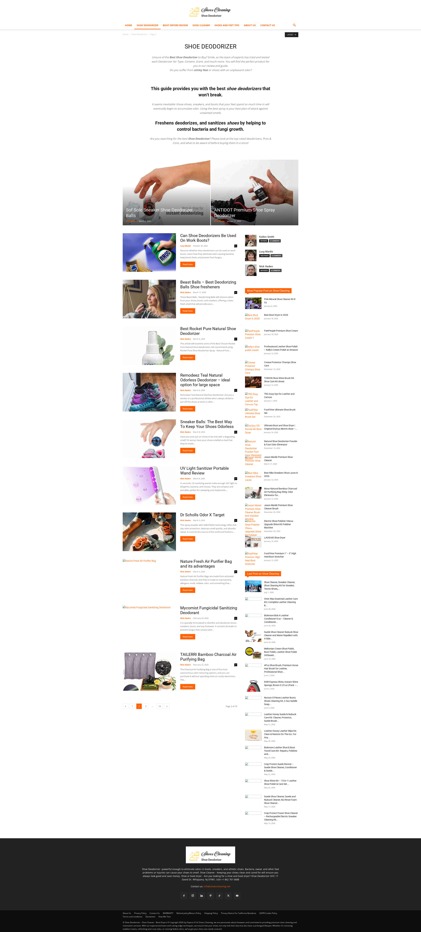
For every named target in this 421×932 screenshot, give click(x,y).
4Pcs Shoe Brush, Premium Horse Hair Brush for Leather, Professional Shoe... (281, 668)
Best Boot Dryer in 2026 (276, 315)
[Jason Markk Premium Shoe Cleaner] (253, 461)
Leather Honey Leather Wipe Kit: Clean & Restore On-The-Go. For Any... (280, 734)
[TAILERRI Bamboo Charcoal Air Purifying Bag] (149, 671)
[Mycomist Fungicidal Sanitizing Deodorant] (149, 625)
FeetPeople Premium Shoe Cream (281, 330)
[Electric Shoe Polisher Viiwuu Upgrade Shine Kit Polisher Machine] (253, 528)
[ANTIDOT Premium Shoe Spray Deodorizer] (254, 198)
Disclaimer (150, 916)
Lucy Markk (185, 246)
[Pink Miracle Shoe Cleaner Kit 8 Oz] (253, 303)
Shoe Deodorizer (147, 25)
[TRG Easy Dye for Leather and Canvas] (253, 399)
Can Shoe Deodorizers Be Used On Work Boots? (208, 238)
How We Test (165, 916)
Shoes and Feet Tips (226, 25)
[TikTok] (219, 896)
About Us (250, 25)
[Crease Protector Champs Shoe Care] (253, 367)
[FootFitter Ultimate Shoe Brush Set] (253, 414)
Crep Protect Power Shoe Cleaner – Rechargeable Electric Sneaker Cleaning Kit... (281, 816)
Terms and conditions (132, 916)
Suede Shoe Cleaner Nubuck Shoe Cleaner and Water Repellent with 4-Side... (281, 635)
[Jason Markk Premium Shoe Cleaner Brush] (253, 512)
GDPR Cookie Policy (268, 913)
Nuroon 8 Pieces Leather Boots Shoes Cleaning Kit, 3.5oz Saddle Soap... (280, 701)
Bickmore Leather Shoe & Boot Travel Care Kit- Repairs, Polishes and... (280, 750)
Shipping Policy (211, 913)
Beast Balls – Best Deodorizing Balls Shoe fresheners (208, 284)
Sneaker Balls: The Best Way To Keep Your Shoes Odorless (207, 424)
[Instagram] (192, 895)
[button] (294, 25)
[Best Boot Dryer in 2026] (253, 319)
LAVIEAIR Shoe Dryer (274, 537)
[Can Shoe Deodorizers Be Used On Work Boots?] (149, 252)
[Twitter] (228, 896)
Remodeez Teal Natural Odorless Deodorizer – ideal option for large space (205, 380)
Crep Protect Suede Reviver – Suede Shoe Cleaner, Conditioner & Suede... (280, 767)
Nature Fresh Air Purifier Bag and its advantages (206, 564)
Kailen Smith (266, 236)
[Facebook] (184, 896)
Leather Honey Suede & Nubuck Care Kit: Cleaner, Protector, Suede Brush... (280, 717)
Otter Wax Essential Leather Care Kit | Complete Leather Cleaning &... (281, 602)
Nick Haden (131, 221)
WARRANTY (168, 913)
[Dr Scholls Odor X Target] (149, 531)
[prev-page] (125, 706)
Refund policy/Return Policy (188, 913)
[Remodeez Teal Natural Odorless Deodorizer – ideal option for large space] (149, 392)
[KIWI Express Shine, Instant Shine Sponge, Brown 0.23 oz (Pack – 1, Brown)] (253, 686)
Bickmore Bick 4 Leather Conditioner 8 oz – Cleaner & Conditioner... (278, 618)
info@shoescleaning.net (217, 886)
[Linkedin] (201, 896)
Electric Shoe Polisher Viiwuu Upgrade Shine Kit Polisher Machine (278, 524)
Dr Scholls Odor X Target (202, 514)
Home (128, 25)
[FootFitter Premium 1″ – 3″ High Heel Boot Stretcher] (253, 559)
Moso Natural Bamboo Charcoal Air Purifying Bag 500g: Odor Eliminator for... (280, 492)
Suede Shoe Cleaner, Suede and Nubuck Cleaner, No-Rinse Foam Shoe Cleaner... (280, 799)
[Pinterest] (210, 896)
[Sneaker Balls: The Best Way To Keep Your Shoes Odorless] (149, 438)
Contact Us (267, 25)
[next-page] (167, 706)
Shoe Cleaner (201, 25)
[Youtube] (237, 896)
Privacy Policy (140, 913)
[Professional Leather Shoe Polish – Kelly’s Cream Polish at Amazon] (253, 350)
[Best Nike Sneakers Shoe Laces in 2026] (253, 477)
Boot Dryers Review (175, 25)
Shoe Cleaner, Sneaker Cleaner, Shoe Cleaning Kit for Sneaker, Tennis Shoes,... (279, 585)
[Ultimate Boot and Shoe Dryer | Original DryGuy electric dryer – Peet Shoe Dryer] (253, 429)
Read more (188, 264)
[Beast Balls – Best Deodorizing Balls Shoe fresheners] (149, 299)
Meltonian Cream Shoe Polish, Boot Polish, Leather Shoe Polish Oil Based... (280, 652)
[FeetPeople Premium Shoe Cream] (253, 335)
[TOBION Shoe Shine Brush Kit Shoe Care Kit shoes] (253, 382)
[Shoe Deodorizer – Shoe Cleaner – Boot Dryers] (210, 10)
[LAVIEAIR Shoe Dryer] (253, 541)
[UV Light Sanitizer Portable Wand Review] (149, 485)
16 (160, 706)
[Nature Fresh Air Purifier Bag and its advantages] (149, 578)
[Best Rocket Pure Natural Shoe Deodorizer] (149, 345)
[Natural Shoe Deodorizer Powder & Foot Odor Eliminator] (253, 450)
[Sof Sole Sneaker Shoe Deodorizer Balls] (166, 198)
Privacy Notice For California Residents (238, 913)
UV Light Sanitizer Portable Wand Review (204, 470)
